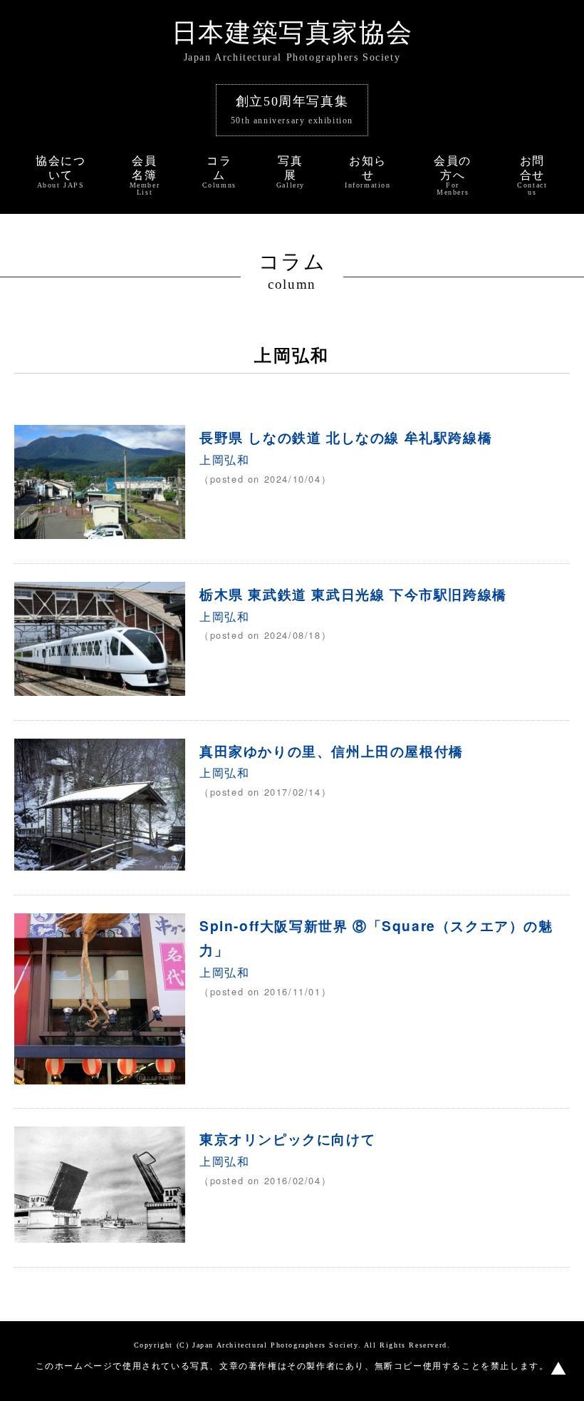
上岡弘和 (224, 459)
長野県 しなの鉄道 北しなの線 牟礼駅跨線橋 (345, 437)
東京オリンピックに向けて (287, 1139)
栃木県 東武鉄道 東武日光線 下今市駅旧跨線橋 (353, 594)
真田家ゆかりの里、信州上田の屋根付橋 (331, 751)
